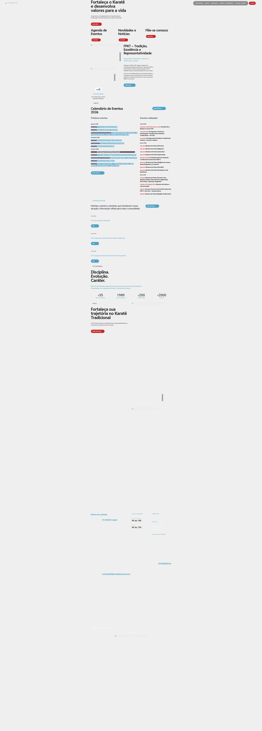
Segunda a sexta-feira (137, 516)
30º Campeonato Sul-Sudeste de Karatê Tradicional (108, 238)
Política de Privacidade (158, 526)
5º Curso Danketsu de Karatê (100, 220)
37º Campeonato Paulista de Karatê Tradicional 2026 (108, 256)
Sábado (133, 523)
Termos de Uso (156, 529)
